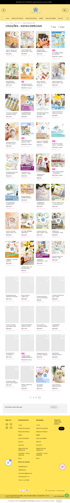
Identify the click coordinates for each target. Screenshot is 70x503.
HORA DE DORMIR (51, 18)
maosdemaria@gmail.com (25, 473)
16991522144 (22, 470)
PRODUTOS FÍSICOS (31, 18)
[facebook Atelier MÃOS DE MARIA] (11, 424)
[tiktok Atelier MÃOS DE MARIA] (7, 428)
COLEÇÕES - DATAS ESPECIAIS (15, 23)
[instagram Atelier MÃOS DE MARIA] (7, 424)
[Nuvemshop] (59, 496)
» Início (7, 18)
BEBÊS (41, 18)
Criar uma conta (60, 490)
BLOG (19, 458)
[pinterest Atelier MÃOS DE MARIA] (11, 428)
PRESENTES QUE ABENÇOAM (23, 449)
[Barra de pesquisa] (3, 10)
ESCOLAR (21, 445)
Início (7, 23)
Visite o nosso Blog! (23, 480)
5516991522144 (22, 466)
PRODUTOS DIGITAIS (17, 18)
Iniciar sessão (51, 490)
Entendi (59, 501)
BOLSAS (60, 18)
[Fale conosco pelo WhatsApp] (67, 495)
